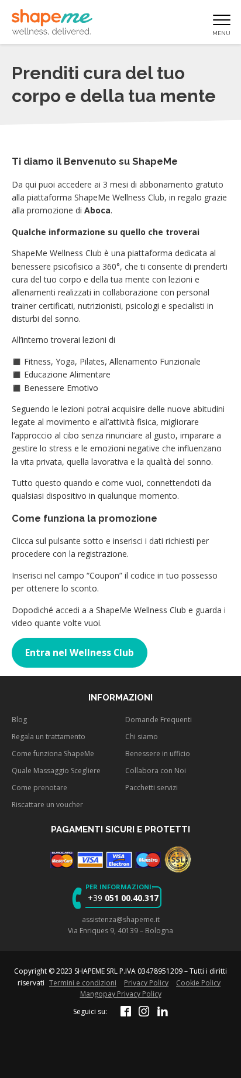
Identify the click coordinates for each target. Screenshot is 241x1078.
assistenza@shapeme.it (121, 919)
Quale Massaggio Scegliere (56, 771)
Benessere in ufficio (157, 754)
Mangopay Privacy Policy (120, 994)
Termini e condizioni (82, 983)
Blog (19, 720)
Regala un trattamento (48, 737)
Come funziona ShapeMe (53, 754)
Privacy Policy (146, 983)
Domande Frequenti (158, 720)
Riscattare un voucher (47, 805)
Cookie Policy (198, 983)
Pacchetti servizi (151, 788)
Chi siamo (141, 737)
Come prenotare (39, 788)
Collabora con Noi (155, 771)
